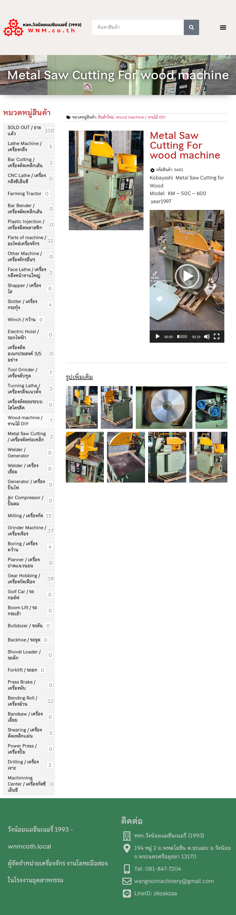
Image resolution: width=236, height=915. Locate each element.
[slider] (182, 336)
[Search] (191, 27)
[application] (187, 276)
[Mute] (207, 336)
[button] (223, 27)
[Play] (158, 336)
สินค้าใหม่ (106, 117)
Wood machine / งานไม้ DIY (140, 117)
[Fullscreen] (217, 336)
